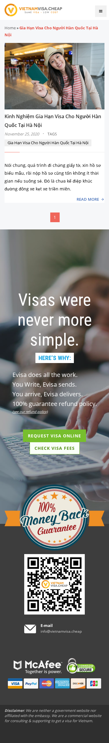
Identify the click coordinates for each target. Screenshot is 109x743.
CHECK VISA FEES (55, 448)
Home (10, 28)
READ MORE (88, 199)
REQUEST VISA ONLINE (54, 436)
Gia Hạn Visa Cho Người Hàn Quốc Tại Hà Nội (48, 142)
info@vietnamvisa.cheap (61, 631)
